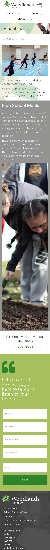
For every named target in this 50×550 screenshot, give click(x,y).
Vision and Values (12, 524)
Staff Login (23, 19)
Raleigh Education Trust (15, 512)
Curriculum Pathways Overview (19, 520)
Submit (25, 480)
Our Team (9, 516)
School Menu (24, 347)
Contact (9, 13)
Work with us (10, 508)
